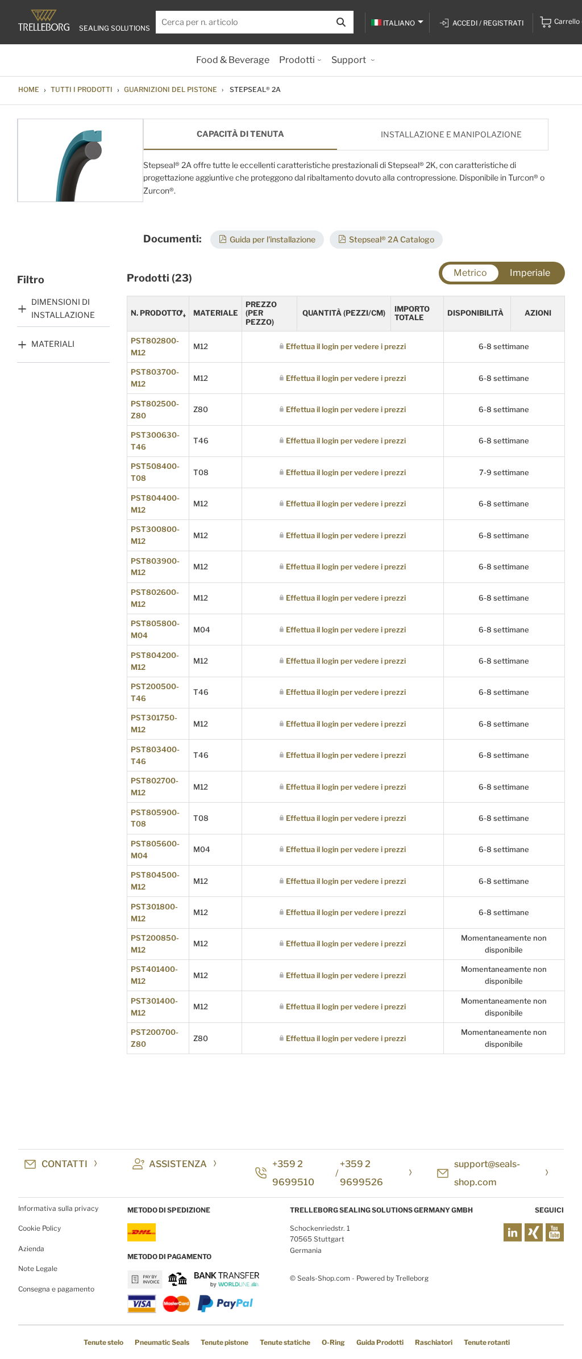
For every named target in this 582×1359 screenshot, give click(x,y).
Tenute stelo (103, 1342)
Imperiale (530, 272)
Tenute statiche (285, 1342)
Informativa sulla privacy (58, 1208)
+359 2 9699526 (361, 1173)
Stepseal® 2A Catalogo (391, 239)
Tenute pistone (224, 1342)
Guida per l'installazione (272, 239)
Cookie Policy (39, 1228)
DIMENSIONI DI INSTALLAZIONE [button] (63, 308)
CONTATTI (64, 1164)
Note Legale (37, 1268)
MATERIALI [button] (52, 344)
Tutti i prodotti (82, 89)
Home (28, 89)
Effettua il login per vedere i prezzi (346, 346)
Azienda (31, 1248)
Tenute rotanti (487, 1342)
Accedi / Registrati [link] (487, 23)
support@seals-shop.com (487, 1173)
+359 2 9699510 (293, 1173)
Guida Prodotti (380, 1342)
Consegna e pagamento (56, 1289)
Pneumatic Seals (162, 1342)
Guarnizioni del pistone (170, 89)
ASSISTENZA (178, 1164)
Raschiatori (433, 1342)
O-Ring (333, 1342)
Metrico (470, 272)
